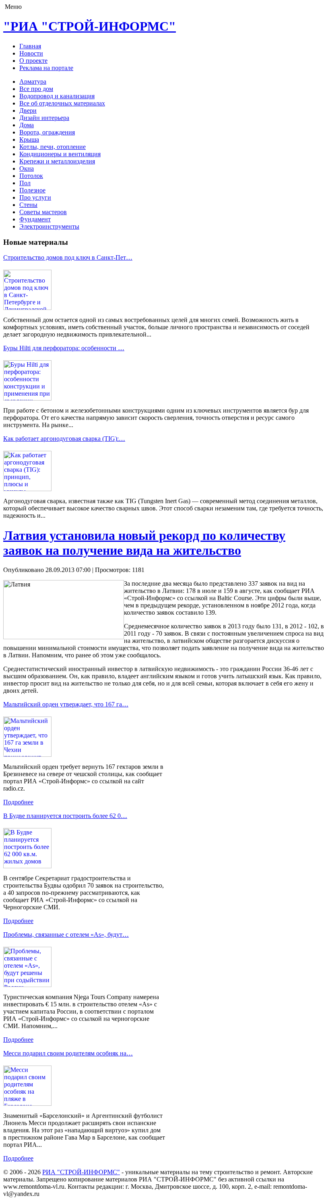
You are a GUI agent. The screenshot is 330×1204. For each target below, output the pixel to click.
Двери (28, 110)
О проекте (33, 60)
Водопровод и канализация (57, 96)
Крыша (29, 139)
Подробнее (18, 802)
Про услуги (35, 197)
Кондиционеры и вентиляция (60, 154)
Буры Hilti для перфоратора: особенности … (63, 348)
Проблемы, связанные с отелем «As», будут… (66, 934)
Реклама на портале (46, 67)
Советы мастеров (43, 212)
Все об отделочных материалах (62, 103)
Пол (25, 183)
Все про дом (36, 88)
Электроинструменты (49, 226)
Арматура (32, 81)
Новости (31, 53)
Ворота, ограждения (47, 132)
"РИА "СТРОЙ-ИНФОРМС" (89, 26)
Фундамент (35, 219)
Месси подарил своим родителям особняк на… (68, 1053)
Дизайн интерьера (44, 117)
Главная (30, 46)
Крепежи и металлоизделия (57, 161)
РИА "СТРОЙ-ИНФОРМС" (81, 1172)
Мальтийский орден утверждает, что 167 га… (65, 704)
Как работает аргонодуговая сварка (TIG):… (64, 438)
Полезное (32, 190)
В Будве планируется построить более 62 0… (65, 815)
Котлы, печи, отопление (52, 146)
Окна (26, 168)
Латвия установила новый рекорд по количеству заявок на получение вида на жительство (144, 543)
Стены (28, 204)
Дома (26, 125)
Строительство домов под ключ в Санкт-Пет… (67, 257)
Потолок (31, 175)
